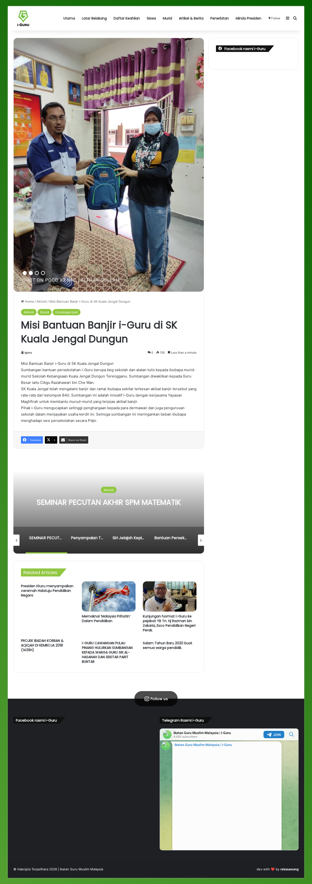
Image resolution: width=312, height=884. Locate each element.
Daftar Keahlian (127, 18)
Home (29, 301)
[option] (108, 505)
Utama (69, 18)
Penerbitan (219, 18)
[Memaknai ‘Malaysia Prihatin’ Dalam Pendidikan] (109, 596)
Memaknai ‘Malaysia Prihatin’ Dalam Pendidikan (106, 618)
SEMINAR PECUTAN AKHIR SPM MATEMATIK (109, 502)
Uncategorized (66, 312)
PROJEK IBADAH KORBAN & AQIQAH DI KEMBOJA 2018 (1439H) (42, 645)
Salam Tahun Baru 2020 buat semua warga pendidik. (167, 645)
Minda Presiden (248, 18)
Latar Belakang (94, 18)
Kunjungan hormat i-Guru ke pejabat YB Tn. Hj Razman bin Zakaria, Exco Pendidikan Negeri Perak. (169, 623)
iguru (28, 352)
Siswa (151, 18)
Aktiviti (42, 301)
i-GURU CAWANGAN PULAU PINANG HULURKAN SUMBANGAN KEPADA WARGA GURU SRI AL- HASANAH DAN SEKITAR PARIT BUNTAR (107, 652)
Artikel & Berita (191, 18)
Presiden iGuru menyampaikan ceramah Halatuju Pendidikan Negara (47, 591)
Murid (167, 18)
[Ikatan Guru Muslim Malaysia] (23, 18)
